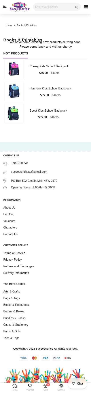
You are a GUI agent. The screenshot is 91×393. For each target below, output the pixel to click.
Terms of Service (14, 253)
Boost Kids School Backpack (48, 110)
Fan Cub (8, 214)
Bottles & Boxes (13, 311)
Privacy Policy (12, 259)
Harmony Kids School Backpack (50, 88)
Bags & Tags (11, 298)
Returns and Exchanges (18, 266)
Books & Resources (16, 304)
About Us (9, 207)
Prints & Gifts (12, 331)
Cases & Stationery (15, 324)
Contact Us (10, 234)
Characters (10, 227)
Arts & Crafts (11, 291)
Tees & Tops (11, 338)
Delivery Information (16, 273)
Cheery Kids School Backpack (49, 66)
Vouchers (9, 221)
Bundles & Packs (14, 318)
